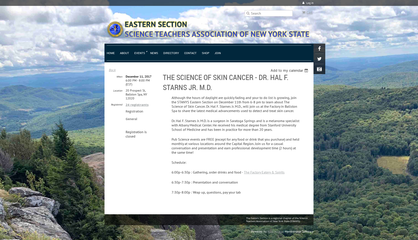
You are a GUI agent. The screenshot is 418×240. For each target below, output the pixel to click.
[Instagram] (319, 69)
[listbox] (290, 70)
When (119, 76)
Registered (116, 104)
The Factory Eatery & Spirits (264, 172)
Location (117, 90)
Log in (310, 3)
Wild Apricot (275, 231)
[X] (319, 59)
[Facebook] (319, 49)
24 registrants (137, 104)
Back (112, 70)
